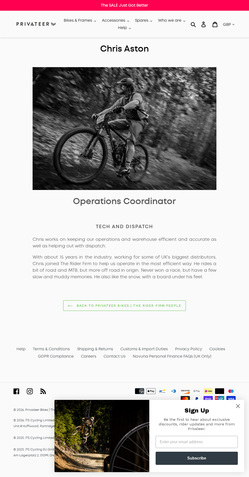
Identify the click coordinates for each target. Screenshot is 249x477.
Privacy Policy (188, 348)
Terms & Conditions (51, 348)
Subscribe (196, 458)
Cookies (217, 348)
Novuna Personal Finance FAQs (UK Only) (172, 356)
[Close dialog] (238, 406)
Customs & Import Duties (144, 348)
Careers (88, 356)
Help (21, 348)
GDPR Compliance (56, 356)
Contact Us (114, 356)
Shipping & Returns (95, 348)
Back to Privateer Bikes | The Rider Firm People (128, 305)
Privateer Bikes (36, 410)
